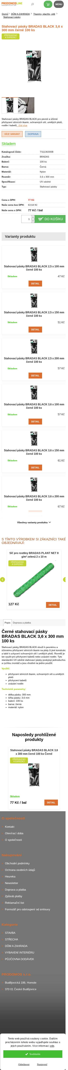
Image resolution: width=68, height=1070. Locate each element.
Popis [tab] (7, 622)
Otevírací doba (14, 833)
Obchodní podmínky (17, 863)
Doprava (33, 134)
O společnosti (13, 839)
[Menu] (60, 5)
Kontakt (9, 826)
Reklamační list (14, 902)
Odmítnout (23, 1064)
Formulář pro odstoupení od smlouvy (27, 909)
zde (52, 1045)
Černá (43, 166)
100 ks (43, 161)
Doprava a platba (15, 889)
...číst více (22, 125)
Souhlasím (35, 1054)
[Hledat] (30, 5)
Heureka (10, 876)
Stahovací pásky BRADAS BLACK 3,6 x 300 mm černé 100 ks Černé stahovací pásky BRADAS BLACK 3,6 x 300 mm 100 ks (34, 752)
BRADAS (44, 156)
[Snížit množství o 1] (33, 221)
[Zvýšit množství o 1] (33, 217)
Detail (35, 283)
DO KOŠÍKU (54, 219)
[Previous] (2, 579)
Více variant (12, 134)
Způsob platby (13, 896)
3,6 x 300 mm (47, 176)
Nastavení (42, 1064)
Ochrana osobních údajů (20, 870)
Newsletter (11, 883)
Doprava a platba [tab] (22, 622)
